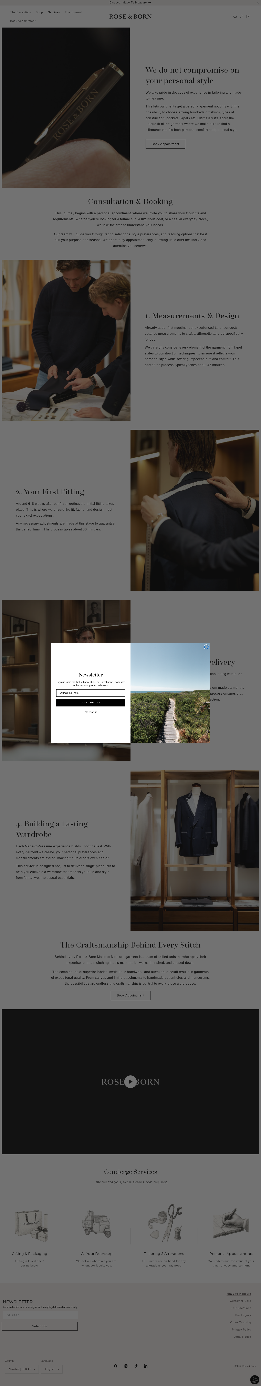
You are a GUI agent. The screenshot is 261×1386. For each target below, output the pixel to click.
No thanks (91, 711)
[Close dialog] (206, 647)
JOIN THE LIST (91, 702)
